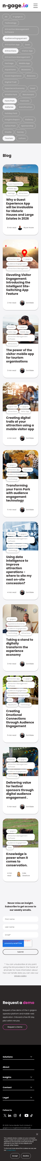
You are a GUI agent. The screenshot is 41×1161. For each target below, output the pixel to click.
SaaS (32, 88)
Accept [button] (15, 1156)
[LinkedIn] (11, 1117)
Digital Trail (10, 82)
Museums (26, 69)
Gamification (25, 107)
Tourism (9, 138)
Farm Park (10, 100)
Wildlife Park (11, 94)
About (6, 1067)
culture (22, 138)
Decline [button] (26, 1156)
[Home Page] (15, 6)
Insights (7, 1077)
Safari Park (10, 125)
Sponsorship (27, 125)
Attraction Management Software (17, 30)
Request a (18, 1002)
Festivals (24, 100)
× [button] (36, 1134)
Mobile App (24, 63)
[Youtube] (27, 1117)
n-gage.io (18, 16)
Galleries (9, 107)
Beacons (31, 76)
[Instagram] (16, 1117)
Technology (10, 23)
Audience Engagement (16, 38)
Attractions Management (17, 57)
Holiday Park (11, 113)
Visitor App (27, 51)
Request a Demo (15, 1027)
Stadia (8, 132)
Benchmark (28, 94)
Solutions (8, 1056)
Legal (6, 1097)
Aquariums (10, 69)
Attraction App (12, 44)
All (6, 16)
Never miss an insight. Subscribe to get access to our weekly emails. (20, 906)
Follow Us (7, 1110)
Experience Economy (15, 88)
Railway (29, 119)
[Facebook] (22, 1117)
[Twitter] (5, 1117)
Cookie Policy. (11, 1150)
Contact (7, 1087)
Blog (7, 155)
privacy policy (20, 975)
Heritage (9, 63)
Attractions (10, 51)
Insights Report (12, 119)
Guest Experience (13, 76)
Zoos (27, 44)
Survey (20, 132)
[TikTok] (33, 1117)
